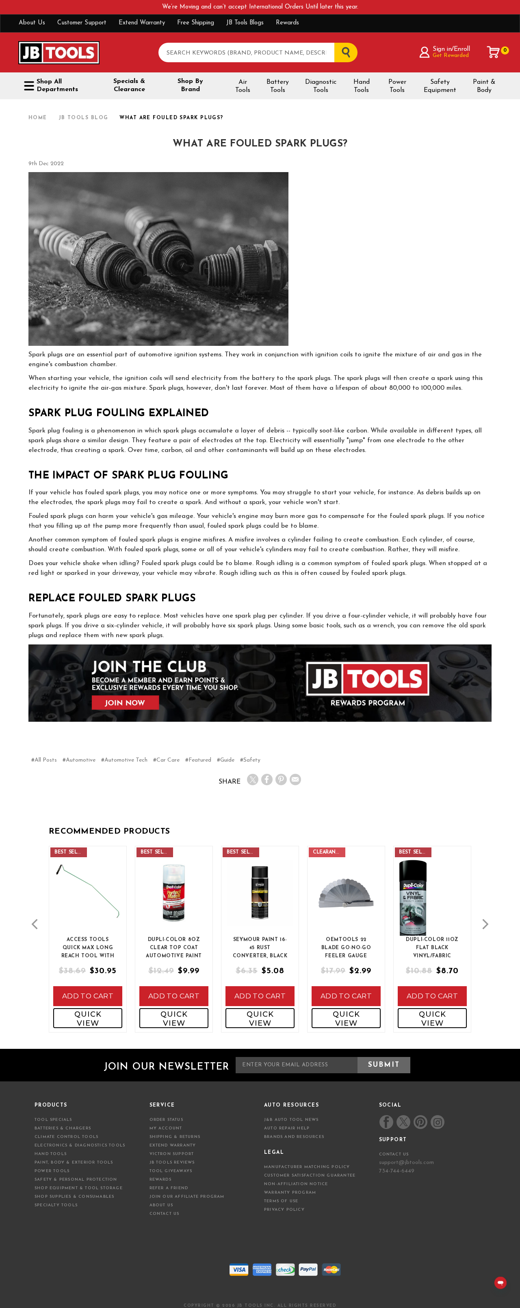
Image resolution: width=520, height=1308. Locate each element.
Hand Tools (361, 86)
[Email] (295, 779)
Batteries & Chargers (63, 1128)
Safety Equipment (440, 86)
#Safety (250, 760)
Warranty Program (290, 1192)
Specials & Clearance (129, 85)
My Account (166, 1128)
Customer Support (81, 23)
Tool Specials (53, 1120)
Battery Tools (277, 86)
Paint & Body (484, 86)
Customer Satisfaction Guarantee (309, 1175)
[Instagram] (437, 1122)
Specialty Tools (56, 1205)
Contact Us (165, 1214)
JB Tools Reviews (172, 1162)
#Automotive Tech (124, 760)
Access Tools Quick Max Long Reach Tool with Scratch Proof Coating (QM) (88, 948)
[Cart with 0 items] (493, 52)
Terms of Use (281, 1201)
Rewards (287, 23)
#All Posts (44, 760)
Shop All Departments (57, 86)
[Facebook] (267, 779)
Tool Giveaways (171, 1171)
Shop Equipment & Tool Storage (79, 1188)
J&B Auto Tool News (291, 1120)
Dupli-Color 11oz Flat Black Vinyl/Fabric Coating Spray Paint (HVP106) (432, 948)
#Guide (225, 760)
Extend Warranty (142, 23)
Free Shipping (195, 23)
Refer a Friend (169, 1188)
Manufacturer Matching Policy (307, 1167)
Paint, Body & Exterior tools (74, 1162)
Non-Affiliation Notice (296, 1184)
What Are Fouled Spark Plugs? (260, 144)
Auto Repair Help (287, 1128)
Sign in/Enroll (451, 49)
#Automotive (79, 760)
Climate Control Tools (66, 1137)
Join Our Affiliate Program (187, 1196)
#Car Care (166, 760)
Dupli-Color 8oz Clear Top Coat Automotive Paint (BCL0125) (174, 948)
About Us (32, 23)
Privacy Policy (284, 1210)
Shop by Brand (190, 85)
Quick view (88, 1019)
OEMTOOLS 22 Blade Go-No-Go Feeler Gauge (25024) (346, 948)
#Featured (198, 760)
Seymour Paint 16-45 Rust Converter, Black (260, 948)
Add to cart (87, 996)
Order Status (166, 1120)
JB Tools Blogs (245, 23)
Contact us (394, 1154)
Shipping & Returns (175, 1137)
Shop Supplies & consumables (74, 1196)
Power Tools (397, 86)
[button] (34, 924)
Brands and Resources (294, 1137)
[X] (252, 779)
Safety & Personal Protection (76, 1179)
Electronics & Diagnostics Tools (80, 1145)
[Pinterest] (281, 779)
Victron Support (172, 1154)
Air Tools (242, 86)
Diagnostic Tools (320, 86)
